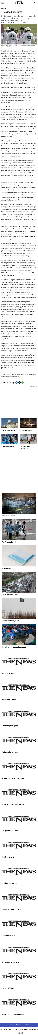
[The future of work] (19, 529)
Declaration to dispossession (13, 1014)
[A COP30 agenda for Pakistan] (19, 792)
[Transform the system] (19, 608)
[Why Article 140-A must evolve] (19, 765)
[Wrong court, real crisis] (19, 949)
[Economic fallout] (19, 923)
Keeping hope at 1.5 (9, 883)
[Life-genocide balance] (19, 818)
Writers (18, 1024)
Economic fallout (8, 936)
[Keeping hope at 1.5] (19, 870)
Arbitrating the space (10, 726)
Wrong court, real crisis (11, 962)
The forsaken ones (8, 430)
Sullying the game (7, 446)
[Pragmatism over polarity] (19, 897)
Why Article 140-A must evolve (13, 778)
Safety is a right (8, 857)
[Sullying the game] (9, 439)
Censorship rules (8, 673)
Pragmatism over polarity (11, 909)
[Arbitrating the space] (19, 713)
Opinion (3, 8)
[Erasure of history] (19, 975)
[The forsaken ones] (9, 423)
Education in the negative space (14, 647)
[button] (16, 382)
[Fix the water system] (19, 739)
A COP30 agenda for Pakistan (13, 804)
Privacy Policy (25, 1024)
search (35, 3)
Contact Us (12, 1024)
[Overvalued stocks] (19, 687)
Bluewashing (6, 568)
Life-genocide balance (10, 831)
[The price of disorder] (19, 582)
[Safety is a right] (19, 844)
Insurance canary (8, 516)
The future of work (9, 542)
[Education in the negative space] (19, 634)
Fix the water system (10, 752)
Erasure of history (8, 988)
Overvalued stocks (9, 700)
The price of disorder (10, 595)
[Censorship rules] (19, 660)
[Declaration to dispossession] (19, 1001)
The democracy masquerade (25, 447)
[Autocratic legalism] (28, 423)
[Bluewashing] (19, 555)
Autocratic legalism (26, 430)
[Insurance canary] (19, 503)
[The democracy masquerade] (28, 439)
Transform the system (10, 621)
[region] (19, 401)
